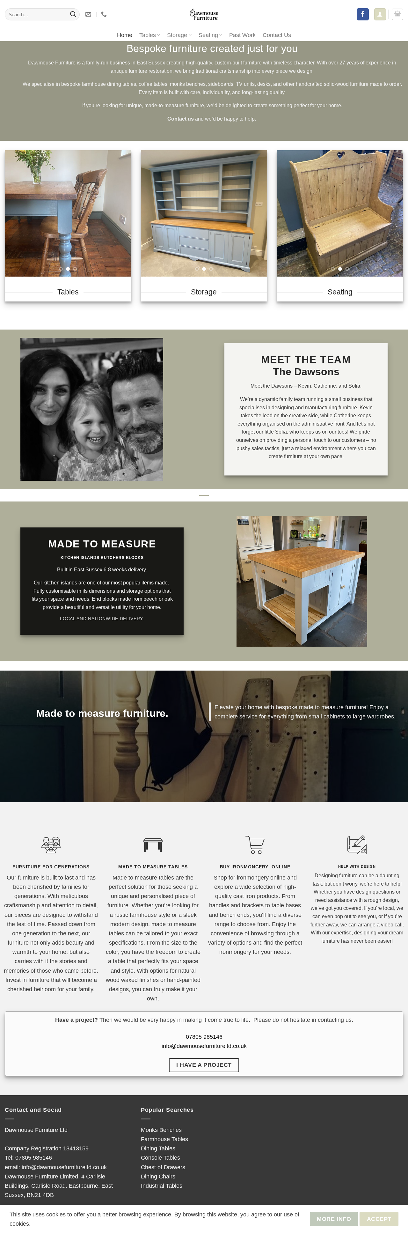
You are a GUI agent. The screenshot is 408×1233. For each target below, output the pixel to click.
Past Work (242, 35)
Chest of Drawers (163, 1167)
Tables (147, 35)
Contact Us (277, 35)
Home (124, 35)
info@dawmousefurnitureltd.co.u (203, 1046)
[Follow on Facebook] (363, 14)
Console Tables (160, 1157)
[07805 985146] (104, 14)
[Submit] (73, 14)
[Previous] (15, 213)
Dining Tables (158, 1148)
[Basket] (397, 14)
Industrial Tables (161, 1185)
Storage (177, 35)
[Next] (121, 213)
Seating (208, 35)
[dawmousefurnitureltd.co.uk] (204, 14)
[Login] (380, 14)
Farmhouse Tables (164, 1139)
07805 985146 (204, 1036)
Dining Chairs (158, 1176)
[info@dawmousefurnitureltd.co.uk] (89, 14)
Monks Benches (161, 1129)
